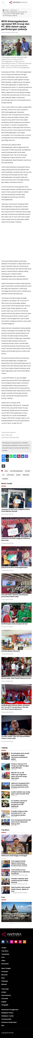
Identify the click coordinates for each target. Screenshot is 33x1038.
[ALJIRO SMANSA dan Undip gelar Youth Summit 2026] (5, 794)
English (3, 1002)
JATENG (27, 471)
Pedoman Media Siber (9, 1022)
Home (6, 10)
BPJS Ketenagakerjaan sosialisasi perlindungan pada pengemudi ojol (14, 623)
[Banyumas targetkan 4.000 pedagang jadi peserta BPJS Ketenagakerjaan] (16, 556)
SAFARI (18, 475)
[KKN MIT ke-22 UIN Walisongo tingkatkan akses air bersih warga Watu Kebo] (5, 775)
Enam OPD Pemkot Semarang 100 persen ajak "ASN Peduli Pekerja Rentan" (16, 677)
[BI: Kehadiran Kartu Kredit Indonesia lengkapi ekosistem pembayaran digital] (5, 756)
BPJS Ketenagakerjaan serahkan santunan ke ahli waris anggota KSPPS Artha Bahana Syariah (15, 509)
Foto (3, 897)
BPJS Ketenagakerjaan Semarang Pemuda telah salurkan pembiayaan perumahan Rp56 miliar (14, 594)
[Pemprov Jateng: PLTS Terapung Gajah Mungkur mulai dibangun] (5, 766)
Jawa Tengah (6, 968)
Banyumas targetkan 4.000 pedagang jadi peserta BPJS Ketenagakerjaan (15, 566)
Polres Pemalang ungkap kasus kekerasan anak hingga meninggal (14, 854)
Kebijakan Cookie (7, 1016)
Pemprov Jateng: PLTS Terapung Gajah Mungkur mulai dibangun (20, 766)
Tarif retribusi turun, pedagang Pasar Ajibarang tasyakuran (20, 871)
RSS (2, 1025)
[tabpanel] (16, 912)
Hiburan (4, 984)
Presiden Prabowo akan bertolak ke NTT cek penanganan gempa (19, 813)
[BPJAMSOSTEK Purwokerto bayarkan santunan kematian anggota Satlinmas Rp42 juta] (16, 527)
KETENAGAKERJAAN (16, 471)
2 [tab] (14, 923)
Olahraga (4, 981)
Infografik (4, 1005)
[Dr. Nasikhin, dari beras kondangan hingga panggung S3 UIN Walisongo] (5, 803)
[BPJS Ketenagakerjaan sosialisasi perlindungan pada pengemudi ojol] (16, 612)
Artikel (3, 992)
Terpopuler (5, 954)
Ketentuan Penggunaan (9, 1009)
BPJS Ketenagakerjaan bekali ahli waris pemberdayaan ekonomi (15, 650)
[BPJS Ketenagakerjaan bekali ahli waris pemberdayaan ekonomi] (16, 640)
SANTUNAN (10, 475)
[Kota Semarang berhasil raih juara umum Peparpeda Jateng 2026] (5, 822)
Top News (5, 830)
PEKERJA (5, 478)
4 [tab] (19, 923)
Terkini (3, 948)
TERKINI (4, 748)
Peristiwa (4, 971)
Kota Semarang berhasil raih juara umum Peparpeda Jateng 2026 (21, 822)
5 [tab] (22, 923)
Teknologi (4, 989)
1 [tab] (11, 923)
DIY (3, 475)
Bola (2, 978)
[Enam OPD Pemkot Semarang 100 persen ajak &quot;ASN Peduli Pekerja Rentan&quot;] (16, 667)
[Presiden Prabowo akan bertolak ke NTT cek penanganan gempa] (5, 814)
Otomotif (4, 998)
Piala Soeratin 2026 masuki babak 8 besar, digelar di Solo (20, 889)
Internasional (6, 995)
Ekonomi (14, 10)
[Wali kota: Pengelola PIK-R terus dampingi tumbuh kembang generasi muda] (5, 786)
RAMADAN (26, 475)
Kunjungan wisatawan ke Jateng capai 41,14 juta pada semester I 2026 (16, 916)
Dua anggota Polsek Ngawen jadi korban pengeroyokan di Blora (19, 863)
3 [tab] (16, 923)
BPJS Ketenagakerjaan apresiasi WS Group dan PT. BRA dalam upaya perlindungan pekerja (15, 13)
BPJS (6, 471)
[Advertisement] (16, 241)
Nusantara (5, 964)
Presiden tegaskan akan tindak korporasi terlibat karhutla (19, 880)
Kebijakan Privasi (7, 1013)
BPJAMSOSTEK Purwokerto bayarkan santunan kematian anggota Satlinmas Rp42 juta (15, 538)
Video (3, 960)
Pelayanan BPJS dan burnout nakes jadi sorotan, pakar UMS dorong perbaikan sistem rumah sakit (16, 736)
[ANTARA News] (18, 2)
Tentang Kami (6, 1019)
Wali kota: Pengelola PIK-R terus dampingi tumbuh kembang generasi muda (20, 785)
